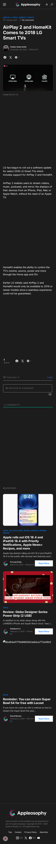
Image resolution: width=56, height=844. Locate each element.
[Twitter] (25, 838)
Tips (10, 832)
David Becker (16, 716)
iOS (10, 531)
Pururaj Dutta (16, 562)
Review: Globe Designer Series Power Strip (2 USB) (25, 613)
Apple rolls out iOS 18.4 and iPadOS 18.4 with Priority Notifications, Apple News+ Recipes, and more (23, 543)
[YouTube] (38, 838)
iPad (21, 531)
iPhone (43, 531)
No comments (28, 20)
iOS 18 (15, 531)
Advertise (44, 832)
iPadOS (27, 531)
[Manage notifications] (5, 838)
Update (30, 17)
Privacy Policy (30, 832)
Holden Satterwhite (18, 47)
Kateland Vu (15, 629)
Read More (44, 563)
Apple (15, 17)
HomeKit (22, 17)
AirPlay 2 (7, 17)
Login (50, 377)
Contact (18, 832)
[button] (4, 4)
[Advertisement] (28, 130)
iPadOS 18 (35, 531)
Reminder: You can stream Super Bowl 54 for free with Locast (27, 701)
